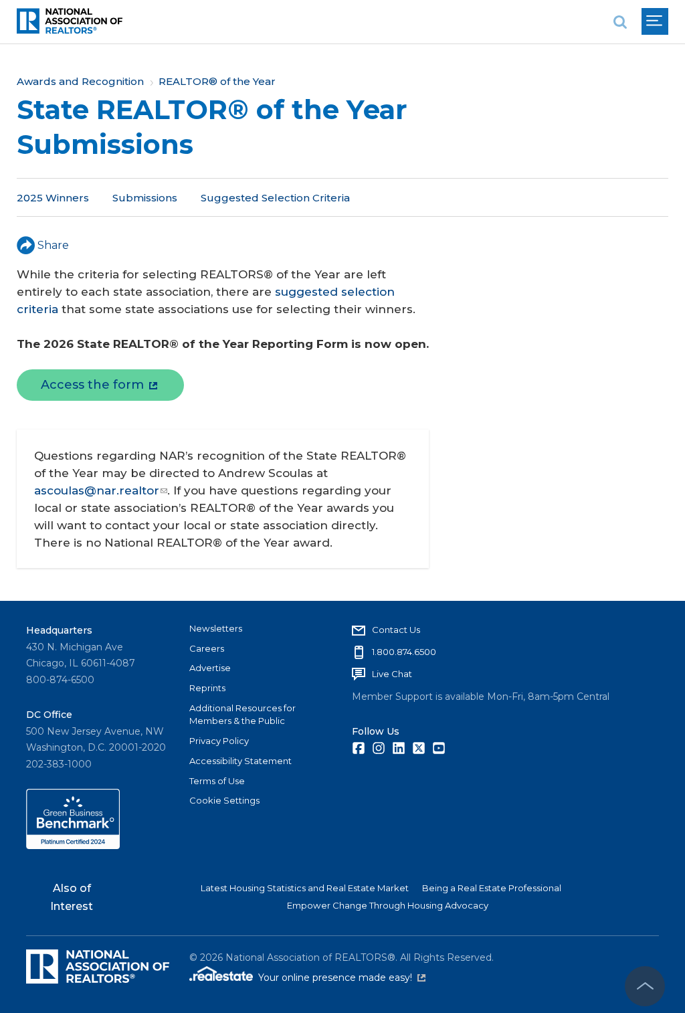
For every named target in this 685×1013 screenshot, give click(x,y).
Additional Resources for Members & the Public (242, 715)
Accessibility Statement (240, 760)
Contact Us (396, 629)
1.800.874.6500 (404, 651)
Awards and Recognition (80, 81)
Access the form (92, 384)
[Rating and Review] (73, 846)
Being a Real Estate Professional (491, 888)
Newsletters (215, 628)
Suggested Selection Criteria (275, 197)
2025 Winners (53, 197)
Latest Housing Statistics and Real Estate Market (305, 888)
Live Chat (392, 673)
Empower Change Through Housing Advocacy (387, 905)
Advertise (210, 667)
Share (53, 245)
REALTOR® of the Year (217, 81)
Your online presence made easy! (341, 978)
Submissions (144, 197)
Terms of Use (217, 780)
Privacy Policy (219, 740)
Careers (206, 648)
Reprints (207, 687)
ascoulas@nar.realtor (96, 490)
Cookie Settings (224, 800)
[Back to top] (645, 986)
